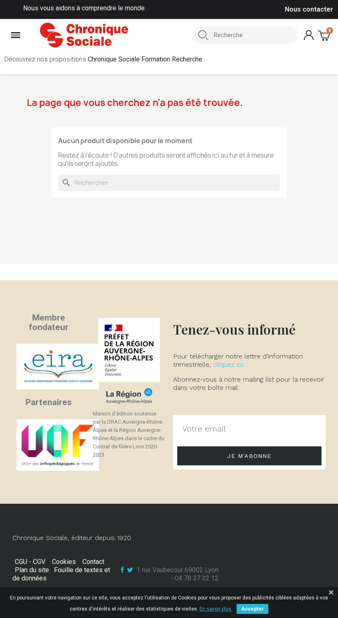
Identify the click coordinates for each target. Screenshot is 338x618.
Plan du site (32, 570)
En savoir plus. (216, 609)
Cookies (64, 562)
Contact (93, 562)
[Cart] (325, 35)
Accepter (252, 609)
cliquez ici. (228, 364)
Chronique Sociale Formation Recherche (145, 59)
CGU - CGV (30, 562)
